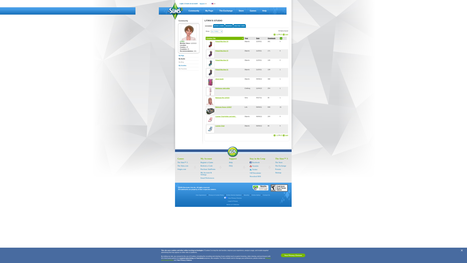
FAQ (231, 166)
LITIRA (182, 41)
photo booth (219, 79)
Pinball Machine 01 (221, 69)
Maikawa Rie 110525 (222, 98)
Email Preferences (207, 178)
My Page (209, 11)
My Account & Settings (206, 174)
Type (246, 38)
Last (286, 34)
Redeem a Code (207, 166)
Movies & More (219, 26)
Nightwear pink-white (222, 88)
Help (264, 11)
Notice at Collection (233, 204)
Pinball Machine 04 (221, 41)
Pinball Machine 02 (221, 60)
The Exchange (226, 11)
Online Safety (256, 195)
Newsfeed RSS (255, 176)
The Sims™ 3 (182, 162)
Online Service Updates (234, 195)
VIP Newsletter (255, 173)
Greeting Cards (239, 26)
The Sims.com (182, 166)
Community (194, 11)
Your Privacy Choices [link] (235, 198)
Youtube (255, 166)
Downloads (271, 38)
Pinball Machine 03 (221, 51)
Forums (278, 169)
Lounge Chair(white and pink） (225, 116)
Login (181, 4)
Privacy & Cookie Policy (216, 195)
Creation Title (211, 38)
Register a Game (207, 162)
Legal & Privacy (233, 201)
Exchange (208, 26)
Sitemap (278, 173)
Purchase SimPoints (208, 169)
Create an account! (191, 4)
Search (202, 4)
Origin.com (181, 169)
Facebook (256, 162)
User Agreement (201, 195)
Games (253, 11)
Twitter (254, 169)
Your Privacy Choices (293, 255)
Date (258, 38)
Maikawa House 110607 (223, 107)
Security (246, 195)
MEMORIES (229, 26)
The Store (279, 162)
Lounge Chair (220, 126)
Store (241, 11)
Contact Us (266, 195)
